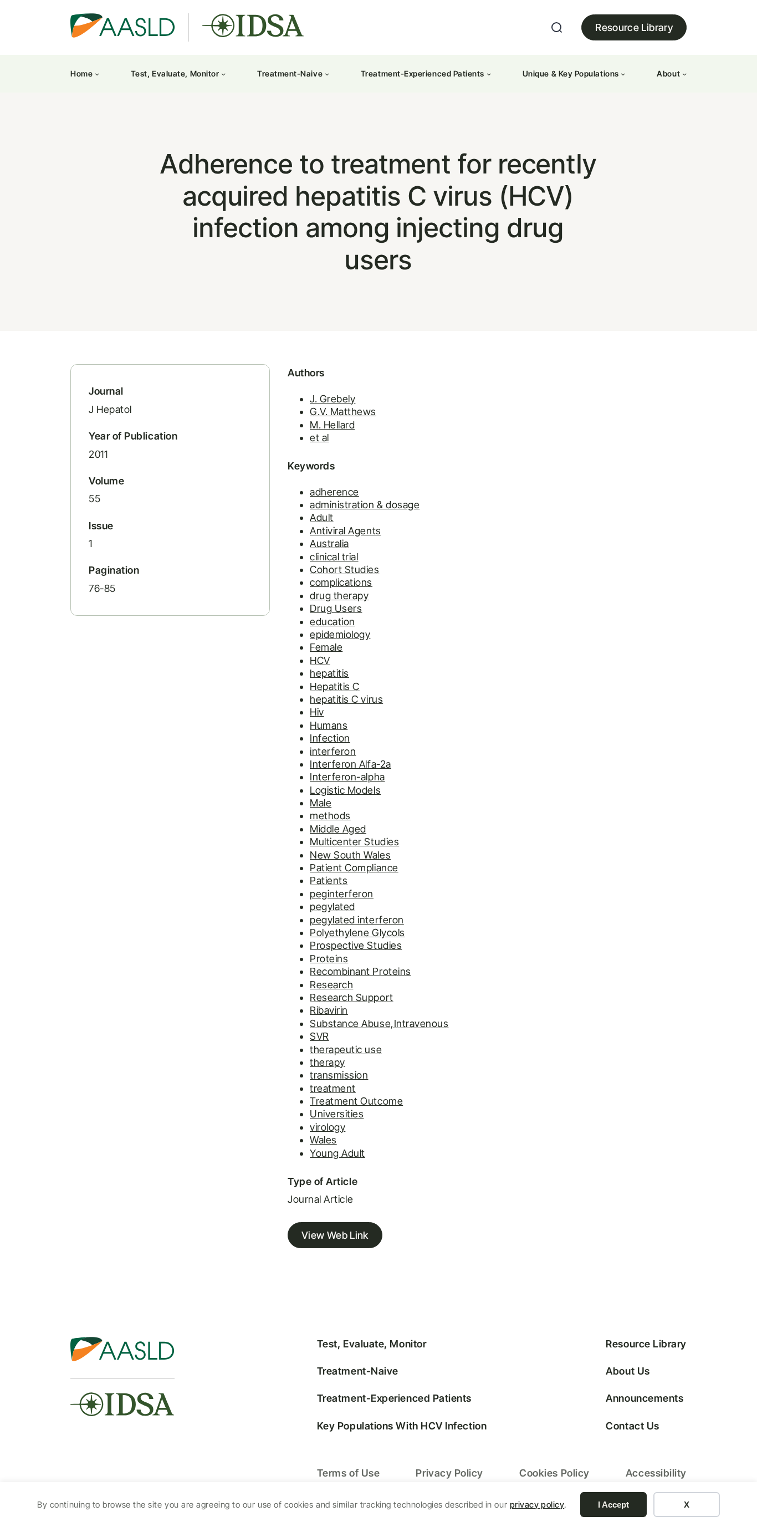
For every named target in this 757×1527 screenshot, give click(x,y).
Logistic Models (345, 790)
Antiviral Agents (345, 531)
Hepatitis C (335, 686)
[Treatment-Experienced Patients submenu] (489, 74)
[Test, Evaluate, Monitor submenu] (223, 74)
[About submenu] (684, 74)
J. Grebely (332, 399)
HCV (320, 660)
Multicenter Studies (354, 841)
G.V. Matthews (343, 411)
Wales (323, 1140)
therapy (327, 1062)
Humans (328, 725)
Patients (328, 880)
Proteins (329, 958)
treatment (333, 1088)
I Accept (613, 1504)
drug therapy (339, 595)
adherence (334, 492)
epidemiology (340, 634)
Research (331, 984)
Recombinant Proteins (360, 971)
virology (327, 1127)
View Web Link (335, 1235)
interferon (333, 751)
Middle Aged (338, 829)
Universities (337, 1114)
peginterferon (342, 894)
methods (330, 815)
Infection (330, 738)
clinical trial (334, 557)
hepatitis (329, 673)
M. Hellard (332, 425)
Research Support (351, 997)
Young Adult (337, 1153)
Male (320, 803)
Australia (329, 543)
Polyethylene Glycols (357, 932)
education (332, 621)
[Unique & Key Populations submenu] (623, 74)
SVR (319, 1036)
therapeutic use (346, 1049)
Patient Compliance (354, 868)
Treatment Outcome (356, 1101)
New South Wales (350, 855)
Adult (322, 517)
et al (319, 437)
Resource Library (634, 27)
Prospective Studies (356, 945)
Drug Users (336, 608)
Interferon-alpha (347, 777)
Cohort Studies (345, 569)
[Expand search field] (557, 27)
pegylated (332, 906)
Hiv (317, 712)
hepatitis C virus (346, 699)
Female (326, 647)
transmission (339, 1075)
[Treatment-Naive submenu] (327, 74)
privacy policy (537, 1504)
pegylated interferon (357, 920)
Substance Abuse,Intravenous (379, 1023)
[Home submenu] (97, 74)
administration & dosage (365, 504)
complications (341, 582)
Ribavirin (329, 1010)
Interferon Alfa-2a (350, 764)
